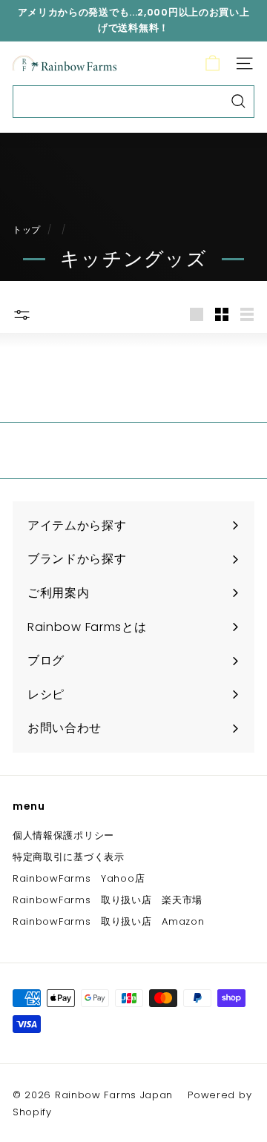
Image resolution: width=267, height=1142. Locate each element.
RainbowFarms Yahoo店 (79, 878)
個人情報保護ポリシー (63, 835)
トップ (27, 230)
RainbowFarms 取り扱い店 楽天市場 (107, 900)
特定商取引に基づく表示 (69, 857)
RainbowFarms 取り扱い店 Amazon (109, 921)
